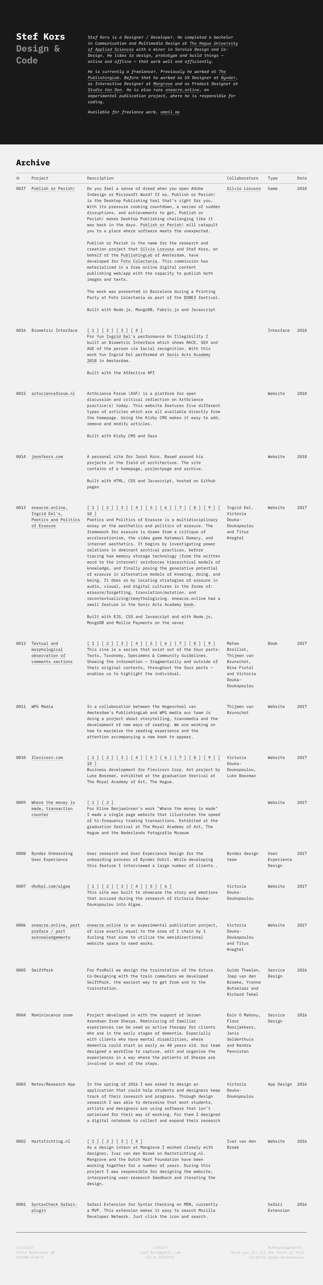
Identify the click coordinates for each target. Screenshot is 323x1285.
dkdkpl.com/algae (51, 886)
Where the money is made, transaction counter (53, 808)
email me (170, 112)
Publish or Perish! (53, 188)
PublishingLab (136, 255)
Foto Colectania (139, 261)
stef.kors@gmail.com (160, 1252)
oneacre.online (182, 89)
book (189, 604)
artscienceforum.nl (53, 393)
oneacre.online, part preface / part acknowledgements (56, 931)
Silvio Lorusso (157, 249)
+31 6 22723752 (160, 1257)
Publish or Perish (160, 224)
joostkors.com (47, 456)
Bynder (228, 77)
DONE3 (190, 297)
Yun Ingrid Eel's (116, 336)
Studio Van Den (105, 89)
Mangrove (163, 83)
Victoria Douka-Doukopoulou (276, 1257)
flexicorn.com (47, 757)
